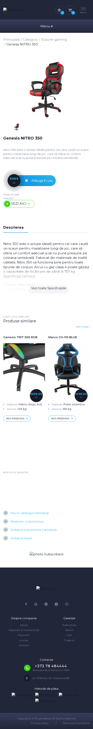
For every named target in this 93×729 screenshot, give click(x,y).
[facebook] (26, 604)
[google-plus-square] (46, 604)
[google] (35, 604)
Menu (46, 26)
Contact (24, 645)
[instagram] (66, 604)
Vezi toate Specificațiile (48, 288)
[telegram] (56, 604)
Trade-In (69, 640)
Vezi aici (18, 203)
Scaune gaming (54, 39)
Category (30, 39)
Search (69, 630)
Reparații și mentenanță (24, 630)
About (24, 625)
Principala (11, 39)
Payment (24, 635)
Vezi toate (82, 326)
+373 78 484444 (51, 666)
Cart (69, 635)
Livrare (23, 640)
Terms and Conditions (76, 723)
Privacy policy (40, 723)
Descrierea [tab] (13, 227)
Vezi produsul (15, 418)
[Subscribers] (46, 554)
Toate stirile (69, 625)
